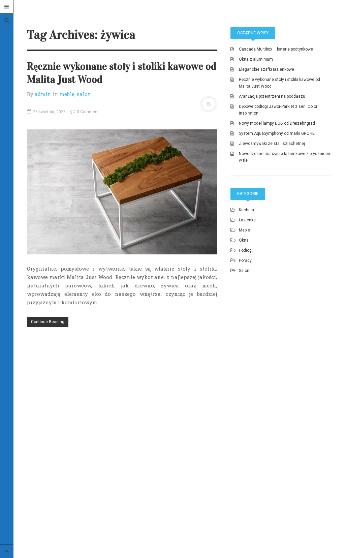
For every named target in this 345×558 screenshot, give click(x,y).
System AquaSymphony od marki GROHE (277, 133)
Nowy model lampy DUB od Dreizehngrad (277, 123)
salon (84, 94)
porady (245, 260)
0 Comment (87, 112)
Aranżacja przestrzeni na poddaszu (272, 96)
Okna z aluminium (256, 59)
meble (67, 94)
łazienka (247, 220)
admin (43, 94)
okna (244, 240)
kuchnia (246, 210)
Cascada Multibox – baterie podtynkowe (276, 49)
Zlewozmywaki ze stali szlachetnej (272, 143)
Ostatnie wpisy (253, 33)
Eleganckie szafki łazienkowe (266, 69)
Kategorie (247, 193)
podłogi (246, 250)
